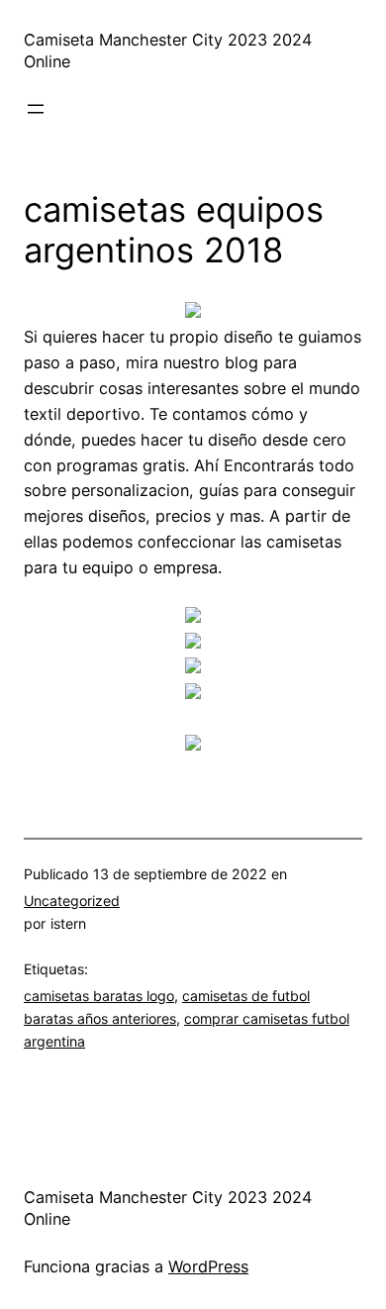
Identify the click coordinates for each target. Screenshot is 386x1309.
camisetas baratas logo (99, 995)
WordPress (208, 1266)
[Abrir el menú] (36, 109)
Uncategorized (72, 900)
